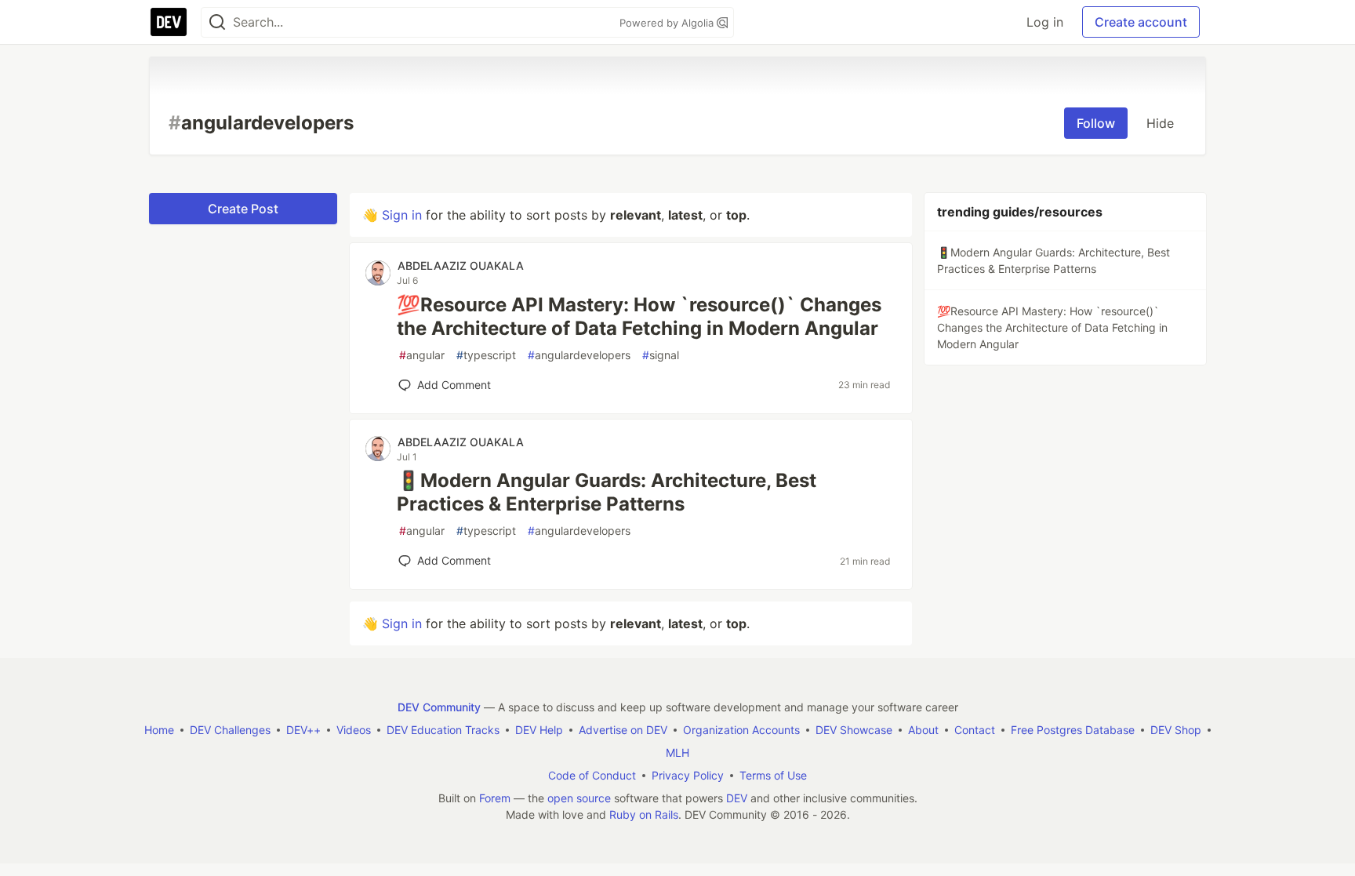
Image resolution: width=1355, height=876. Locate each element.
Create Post (243, 208)
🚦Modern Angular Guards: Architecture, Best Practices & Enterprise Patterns (606, 492)
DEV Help (539, 729)
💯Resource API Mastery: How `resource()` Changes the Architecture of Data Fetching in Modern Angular (639, 316)
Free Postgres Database (1073, 729)
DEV (736, 798)
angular (422, 355)
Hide (1160, 123)
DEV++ (303, 729)
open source (579, 798)
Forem (494, 798)
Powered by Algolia (668, 22)
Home (159, 729)
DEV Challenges (230, 729)
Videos (353, 729)
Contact (974, 729)
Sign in (402, 215)
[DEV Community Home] (168, 22)
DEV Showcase (854, 729)
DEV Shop (1175, 729)
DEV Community (439, 707)
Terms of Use (773, 775)
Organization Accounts (741, 729)
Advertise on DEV (623, 729)
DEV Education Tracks (443, 729)
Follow (1096, 123)
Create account (1141, 22)
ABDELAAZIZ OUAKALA (461, 265)
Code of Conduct (592, 775)
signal (660, 355)
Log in (1044, 22)
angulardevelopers (579, 355)
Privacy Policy (688, 775)
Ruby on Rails (643, 814)
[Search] (217, 22)
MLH (677, 752)
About (923, 729)
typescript (486, 355)
